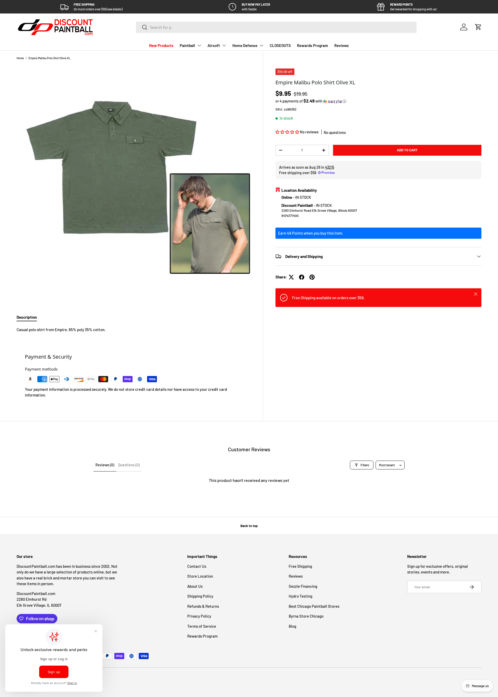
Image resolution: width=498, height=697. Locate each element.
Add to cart (407, 150)
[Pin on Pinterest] (312, 277)
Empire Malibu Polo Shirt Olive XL (49, 58)
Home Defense (244, 45)
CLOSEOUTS (280, 45)
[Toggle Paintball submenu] (199, 45)
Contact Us (196, 566)
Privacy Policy (199, 616)
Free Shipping (300, 566)
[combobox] (276, 27)
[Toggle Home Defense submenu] (261, 45)
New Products (161, 45)
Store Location (200, 576)
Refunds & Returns (203, 606)
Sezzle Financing (303, 586)
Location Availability (299, 190)
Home (20, 58)
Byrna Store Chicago (306, 616)
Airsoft (214, 45)
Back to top (249, 526)
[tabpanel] (133, 330)
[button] (478, 27)
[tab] (27, 317)
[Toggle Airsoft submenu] (224, 45)
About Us (195, 586)
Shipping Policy (200, 596)
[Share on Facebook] (301, 277)
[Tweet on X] (291, 277)
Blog (292, 626)
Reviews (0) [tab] (104, 465)
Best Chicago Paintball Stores (314, 606)
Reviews (341, 45)
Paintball (187, 45)
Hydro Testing (300, 596)
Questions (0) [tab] (129, 465)
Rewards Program (312, 45)
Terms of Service (201, 626)
